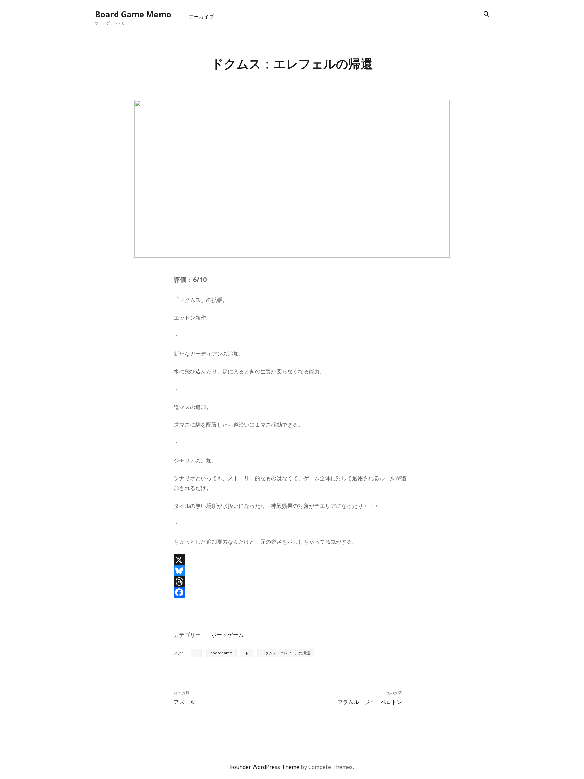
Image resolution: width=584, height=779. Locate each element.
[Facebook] (292, 592)
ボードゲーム (227, 635)
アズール (184, 702)
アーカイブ (201, 16)
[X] (292, 559)
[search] (486, 14)
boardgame (221, 652)
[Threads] (292, 581)
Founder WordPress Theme (264, 767)
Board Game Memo (133, 14)
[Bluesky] (292, 570)
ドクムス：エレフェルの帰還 (286, 652)
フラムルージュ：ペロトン (369, 702)
